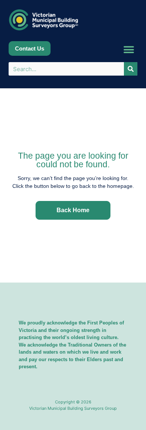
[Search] (130, 69)
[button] (129, 49)
